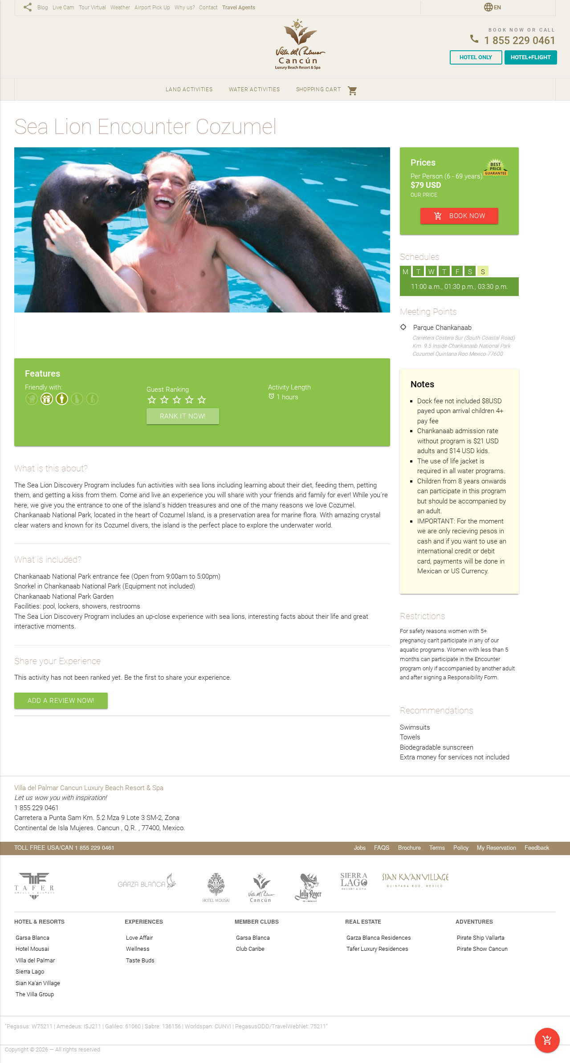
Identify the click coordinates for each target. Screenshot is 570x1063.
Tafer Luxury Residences (377, 948)
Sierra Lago (30, 971)
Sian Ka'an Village (38, 983)
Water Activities (254, 89)
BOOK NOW (459, 215)
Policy (460, 847)
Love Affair (139, 937)
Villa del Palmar (35, 960)
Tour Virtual (92, 8)
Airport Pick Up (152, 8)
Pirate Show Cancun (482, 948)
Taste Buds (140, 960)
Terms (437, 847)
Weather (120, 8)
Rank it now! (183, 416)
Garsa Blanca (32, 937)
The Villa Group (35, 994)
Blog (42, 8)
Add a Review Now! (61, 701)
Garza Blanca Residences (378, 937)
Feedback (537, 847)
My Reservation (496, 847)
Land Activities (189, 89)
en (497, 7)
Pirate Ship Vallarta (481, 937)
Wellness (138, 948)
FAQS (382, 847)
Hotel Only (476, 57)
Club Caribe (250, 948)
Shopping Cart (327, 90)
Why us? (185, 8)
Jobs (360, 847)
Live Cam (63, 8)
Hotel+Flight (531, 57)
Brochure (409, 847)
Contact (208, 8)
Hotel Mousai (32, 948)
